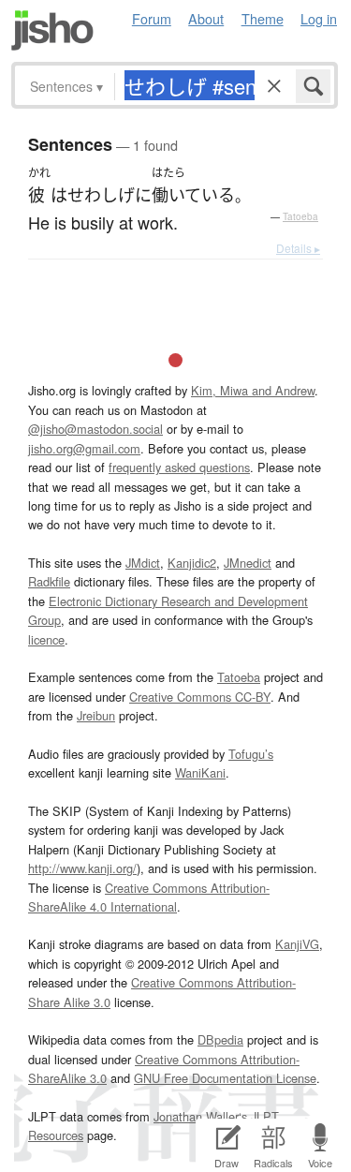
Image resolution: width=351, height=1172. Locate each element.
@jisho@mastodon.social (95, 429)
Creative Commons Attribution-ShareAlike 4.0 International (149, 897)
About (206, 18)
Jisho (52, 30)
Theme (262, 18)
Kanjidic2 (192, 562)
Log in (318, 18)
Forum (151, 18)
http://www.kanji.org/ (82, 868)
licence (46, 639)
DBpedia (220, 1039)
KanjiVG (297, 944)
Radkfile (49, 581)
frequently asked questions (179, 467)
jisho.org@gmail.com (84, 448)
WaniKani (200, 772)
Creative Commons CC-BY (200, 696)
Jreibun (96, 715)
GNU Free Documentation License (225, 1078)
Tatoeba (300, 216)
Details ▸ (298, 248)
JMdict (142, 562)
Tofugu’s (250, 754)
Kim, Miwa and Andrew (252, 390)
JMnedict (247, 562)
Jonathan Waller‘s (200, 1116)
